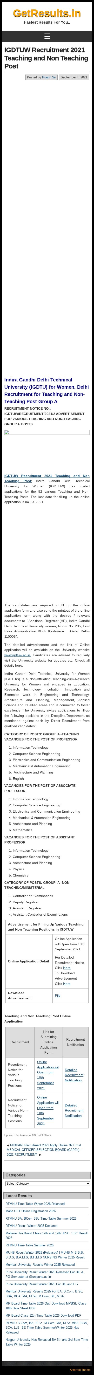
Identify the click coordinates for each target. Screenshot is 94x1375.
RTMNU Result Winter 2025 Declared (31, 1226)
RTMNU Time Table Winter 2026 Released (35, 1204)
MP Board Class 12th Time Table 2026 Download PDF (43, 1315)
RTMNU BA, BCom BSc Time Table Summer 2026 (41, 1218)
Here (67, 968)
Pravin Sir (49, 77)
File (57, 995)
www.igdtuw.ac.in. (17, 655)
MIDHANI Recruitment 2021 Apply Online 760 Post (45, 1145)
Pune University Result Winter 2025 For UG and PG (42, 1284)
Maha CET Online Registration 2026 (31, 1211)
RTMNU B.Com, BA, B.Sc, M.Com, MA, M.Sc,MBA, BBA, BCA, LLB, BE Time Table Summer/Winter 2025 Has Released (47, 1327)
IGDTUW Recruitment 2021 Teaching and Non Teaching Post (46, 58)
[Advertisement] (47, 130)
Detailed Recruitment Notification (74, 1075)
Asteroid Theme (80, 1370)
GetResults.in (47, 13)
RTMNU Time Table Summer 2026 (30, 1245)
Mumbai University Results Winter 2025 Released (40, 1264)
